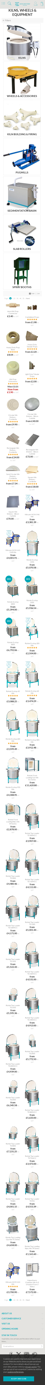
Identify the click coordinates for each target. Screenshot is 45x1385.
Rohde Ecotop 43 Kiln (13, 692)
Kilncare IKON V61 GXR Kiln (13, 551)
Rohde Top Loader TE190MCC (32, 1019)
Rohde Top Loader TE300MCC (32, 1111)
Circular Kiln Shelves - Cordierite (12, 417)
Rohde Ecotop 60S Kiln (13, 740)
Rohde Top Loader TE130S (32, 923)
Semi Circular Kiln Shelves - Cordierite (13, 476)
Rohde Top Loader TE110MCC (32, 880)
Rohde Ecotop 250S (32, 601)
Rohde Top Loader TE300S (13, 1145)
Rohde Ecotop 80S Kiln (32, 741)
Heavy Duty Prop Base (13, 348)
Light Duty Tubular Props (32, 375)
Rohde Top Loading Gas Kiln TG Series (13, 1238)
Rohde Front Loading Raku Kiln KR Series (13, 822)
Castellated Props (32, 317)
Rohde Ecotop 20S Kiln (32, 644)
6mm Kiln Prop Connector (12, 312)
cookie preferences (15, 1372)
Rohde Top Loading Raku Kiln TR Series (32, 1247)
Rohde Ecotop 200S (13, 603)
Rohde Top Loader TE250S (13, 1098)
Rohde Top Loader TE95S (32, 1200)
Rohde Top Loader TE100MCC (32, 834)
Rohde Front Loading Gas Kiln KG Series (32, 777)
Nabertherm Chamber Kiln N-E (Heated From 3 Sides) (32, 1283)
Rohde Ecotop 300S (13, 643)
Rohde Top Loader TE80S (13, 1200)
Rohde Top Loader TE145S (13, 960)
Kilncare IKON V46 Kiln (32, 515)
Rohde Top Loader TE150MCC (32, 973)
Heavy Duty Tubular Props (32, 345)
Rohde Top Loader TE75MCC (32, 1157)
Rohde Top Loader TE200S (32, 1052)
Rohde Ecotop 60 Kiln (32, 692)
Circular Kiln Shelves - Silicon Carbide (32, 416)
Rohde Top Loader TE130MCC (13, 926)
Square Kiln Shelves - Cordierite (32, 479)
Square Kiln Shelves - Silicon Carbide (13, 514)
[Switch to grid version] (30, 293)
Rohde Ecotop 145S (32, 561)
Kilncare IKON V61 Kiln (13, 1283)
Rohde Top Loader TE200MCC (13, 1065)
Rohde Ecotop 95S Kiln (13, 788)
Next (28, 298)
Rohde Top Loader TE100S (13, 877)
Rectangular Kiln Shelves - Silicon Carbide (32, 452)
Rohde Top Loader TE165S (13, 1006)
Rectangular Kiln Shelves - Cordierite (13, 450)
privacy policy (31, 1367)
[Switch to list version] (36, 293)
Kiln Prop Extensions (13, 380)
